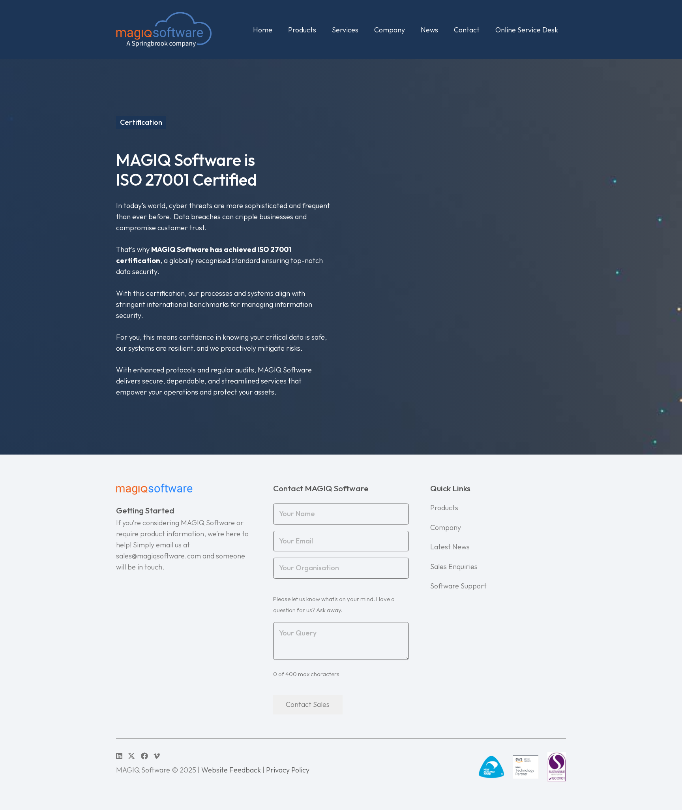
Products (444, 507)
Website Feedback (231, 769)
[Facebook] (144, 755)
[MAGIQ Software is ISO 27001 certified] (556, 767)
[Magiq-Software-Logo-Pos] (164, 29)
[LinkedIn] (119, 755)
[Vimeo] (157, 755)
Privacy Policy (287, 769)
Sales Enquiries (454, 566)
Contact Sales (308, 704)
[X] (131, 755)
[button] (322, 29)
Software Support (458, 585)
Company (445, 527)
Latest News (450, 546)
